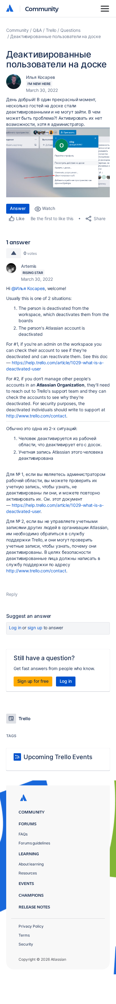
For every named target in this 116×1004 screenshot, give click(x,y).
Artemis (29, 266)
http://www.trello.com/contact (36, 415)
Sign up (35, 627)
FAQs (23, 834)
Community (42, 8)
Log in (15, 627)
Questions (70, 30)
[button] (58, 162)
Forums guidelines (34, 843)
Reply (12, 594)
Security (26, 944)
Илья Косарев (40, 77)
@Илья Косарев (28, 288)
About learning (31, 864)
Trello (51, 30)
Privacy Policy (31, 926)
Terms (24, 935)
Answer (18, 208)
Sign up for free (33, 681)
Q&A (37, 30)
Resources (28, 873)
